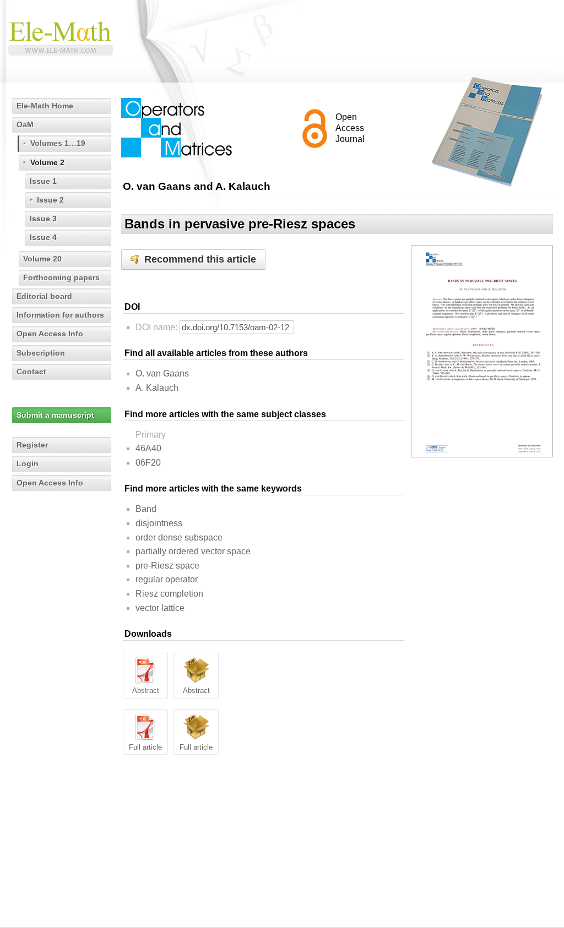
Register (32, 444)
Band (145, 509)
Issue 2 (50, 199)
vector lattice (160, 608)
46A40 (148, 448)
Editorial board (44, 296)
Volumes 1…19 (57, 143)
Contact (31, 371)
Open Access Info (50, 333)
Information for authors (60, 314)
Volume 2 (47, 162)
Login (28, 463)
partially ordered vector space (193, 551)
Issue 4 (43, 237)
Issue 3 (43, 218)
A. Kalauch (156, 387)
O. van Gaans (162, 373)
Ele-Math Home (45, 105)
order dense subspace (179, 537)
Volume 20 (42, 258)
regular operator (166, 579)
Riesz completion (169, 593)
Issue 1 (43, 181)
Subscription (41, 352)
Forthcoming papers (61, 277)
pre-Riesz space (167, 565)
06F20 (148, 462)
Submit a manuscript (55, 415)
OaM (25, 124)
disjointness (158, 523)
